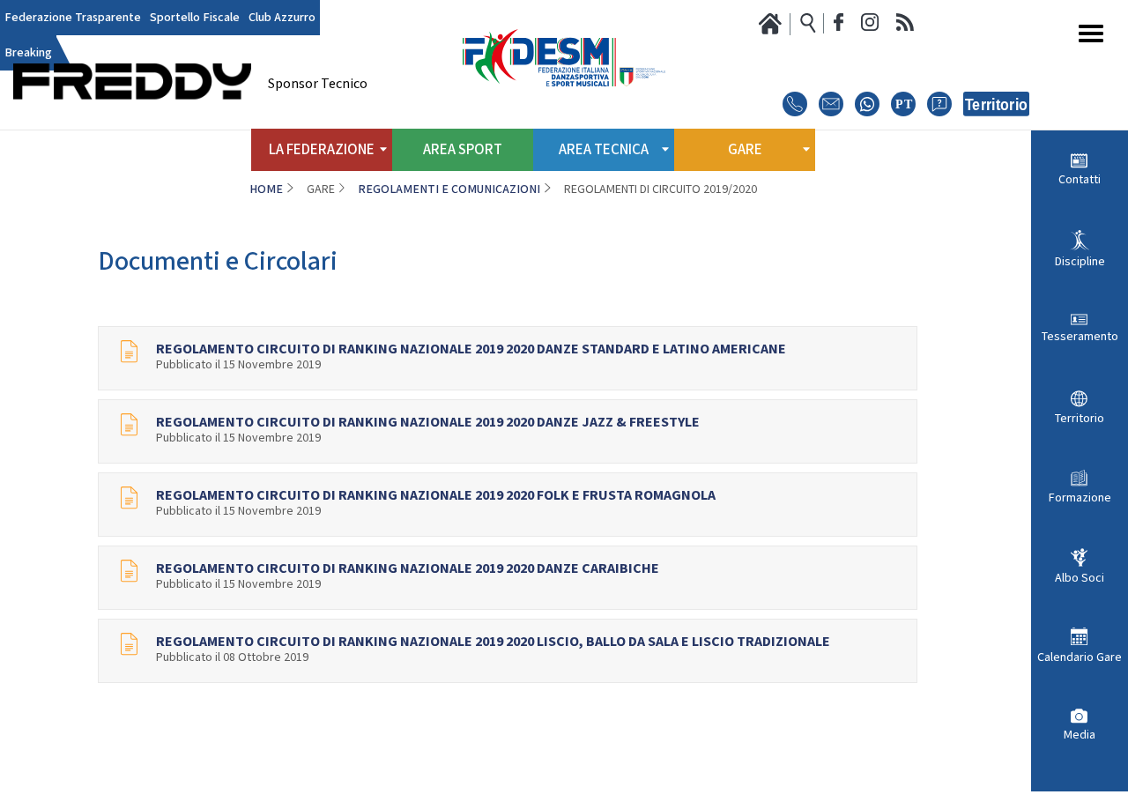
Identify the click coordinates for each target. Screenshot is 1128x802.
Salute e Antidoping (671, 777)
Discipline (1080, 262)
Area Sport (462, 150)
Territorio (1079, 419)
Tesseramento (1080, 337)
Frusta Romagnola (408, 781)
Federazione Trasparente (72, 18)
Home (266, 189)
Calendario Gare (1079, 657)
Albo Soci (1079, 578)
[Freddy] (132, 124)
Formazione (1080, 498)
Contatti (1079, 180)
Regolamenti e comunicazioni (449, 189)
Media (1079, 735)
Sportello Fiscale (195, 18)
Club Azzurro (282, 18)
